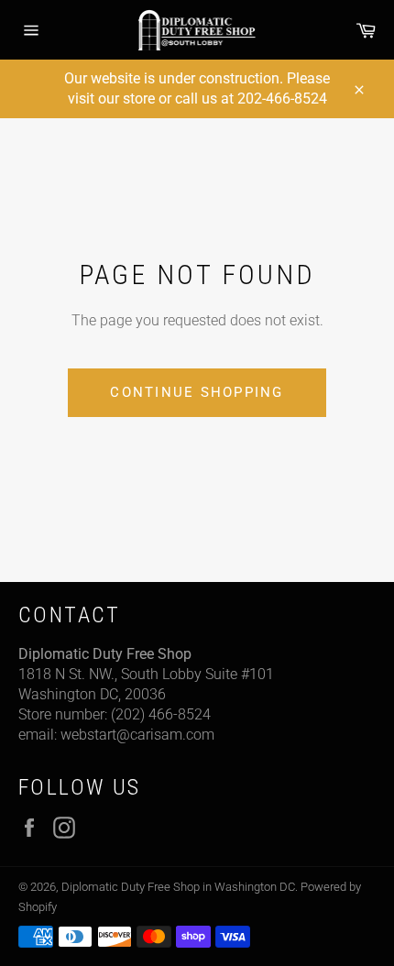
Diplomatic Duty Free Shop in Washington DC (178, 887)
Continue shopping (196, 392)
